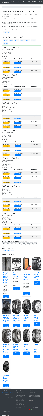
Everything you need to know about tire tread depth (6, 277)
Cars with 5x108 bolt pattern (8, 250)
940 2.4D (33, 40)
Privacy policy (32, 402)
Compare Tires (34, 2)
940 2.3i (27, 40)
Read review (36, 283)
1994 (24, 243)
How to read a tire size (15, 274)
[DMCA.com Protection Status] (5, 415)
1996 (31, 243)
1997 (35, 243)
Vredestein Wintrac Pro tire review (6, 379)
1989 (4, 243)
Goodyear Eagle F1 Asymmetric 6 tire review (6, 319)
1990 (8, 243)
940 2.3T (16, 40)
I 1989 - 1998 (6, 32)
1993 (20, 243)
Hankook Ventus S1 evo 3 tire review (36, 276)
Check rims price (17, 67)
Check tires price (6, 67)
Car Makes (19, 2)
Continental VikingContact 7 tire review (36, 349)
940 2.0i (11, 40)
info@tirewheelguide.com (7, 392)
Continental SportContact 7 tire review (16, 319)
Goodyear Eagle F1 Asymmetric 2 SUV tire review (6, 349)
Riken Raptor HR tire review (36, 318)
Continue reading (6, 296)
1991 (12, 243)
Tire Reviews (24, 2)
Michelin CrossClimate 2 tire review (26, 319)
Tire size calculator (14, 2)
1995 (28, 243)
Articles (40, 1)
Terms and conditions (33, 405)
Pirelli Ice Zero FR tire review (26, 347)
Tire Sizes (29, 2)
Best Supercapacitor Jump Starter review (26, 277)
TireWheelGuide (5, 2)
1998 (4, 246)
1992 (16, 243)
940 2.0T (5, 40)
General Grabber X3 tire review (16, 347)
